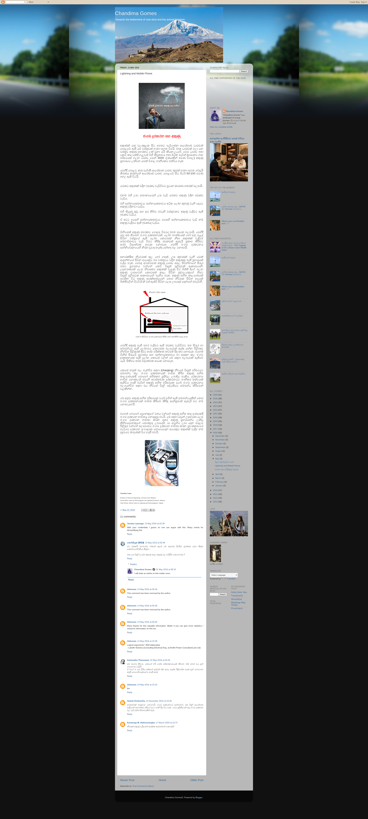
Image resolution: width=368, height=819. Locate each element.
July (217, 455)
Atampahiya (236, 599)
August (218, 451)
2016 (215, 433)
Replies (133, 564)
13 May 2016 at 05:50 (147, 622)
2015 (215, 490)
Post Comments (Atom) (143, 786)
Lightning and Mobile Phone (227, 466)
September (220, 447)
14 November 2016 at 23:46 (159, 701)
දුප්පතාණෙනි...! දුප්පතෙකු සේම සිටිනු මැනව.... (233, 360)
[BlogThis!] (145, 510)
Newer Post (127, 780)
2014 (215, 494)
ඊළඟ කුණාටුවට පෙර (224, 462)
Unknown (131, 589)
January (219, 486)
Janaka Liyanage (135, 524)
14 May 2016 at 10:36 (147, 641)
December (220, 436)
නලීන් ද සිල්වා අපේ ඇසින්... (234, 374)
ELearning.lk (237, 608)
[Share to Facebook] (151, 510)
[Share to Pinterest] (153, 510)
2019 (215, 421)
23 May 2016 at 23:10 (147, 685)
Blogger (198, 797)
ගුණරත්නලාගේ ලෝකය (232, 316)
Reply (129, 534)
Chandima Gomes (136, 13)
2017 (215, 429)
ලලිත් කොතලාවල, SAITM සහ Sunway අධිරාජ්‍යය (233, 208)
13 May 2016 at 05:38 (155, 543)
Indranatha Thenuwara (138, 660)
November (220, 440)
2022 (215, 410)
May (217, 459)
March (218, 478)
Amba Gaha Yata (239, 592)
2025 (215, 398)
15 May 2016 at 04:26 (160, 660)
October (219, 444)
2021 (215, 414)
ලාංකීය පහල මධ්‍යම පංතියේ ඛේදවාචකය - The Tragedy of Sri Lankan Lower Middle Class (234, 246)
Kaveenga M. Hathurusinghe (141, 723)
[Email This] (142, 510)
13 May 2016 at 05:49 (147, 606)
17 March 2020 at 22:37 (167, 723)
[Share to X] (148, 510)
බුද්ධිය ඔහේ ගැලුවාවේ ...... (233, 301)
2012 (215, 502)
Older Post (196, 780)
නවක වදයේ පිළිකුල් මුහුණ (226, 469)
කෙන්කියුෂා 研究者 (135, 543)
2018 (215, 425)
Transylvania (237, 596)
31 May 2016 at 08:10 (166, 569)
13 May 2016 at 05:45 (147, 589)
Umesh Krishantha (136, 701)
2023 (215, 406)
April (217, 474)
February (219, 482)
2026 (215, 395)
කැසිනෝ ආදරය (228, 192)
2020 (215, 417)
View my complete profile (221, 127)
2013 (215, 498)
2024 (215, 402)
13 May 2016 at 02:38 (155, 524)
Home (162, 780)
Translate (231, 579)
